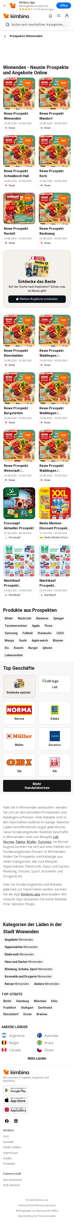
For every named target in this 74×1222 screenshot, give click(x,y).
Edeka (20, 842)
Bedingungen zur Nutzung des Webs (37, 1210)
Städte (7, 1158)
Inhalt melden (12, 1147)
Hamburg (22, 1001)
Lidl (55, 837)
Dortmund (45, 1007)
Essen (27, 1014)
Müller (32, 842)
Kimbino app (30, 894)
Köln (54, 1001)
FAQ (6, 1136)
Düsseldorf (10, 1014)
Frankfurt (9, 1007)
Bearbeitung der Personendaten (37, 1216)
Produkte (9, 1163)
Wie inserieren (12, 1180)
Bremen (42, 1014)
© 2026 (37, 1200)
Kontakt (8, 1142)
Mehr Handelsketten (37, 786)
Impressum (10, 1153)
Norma (8, 842)
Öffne (64, 5)
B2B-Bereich (11, 1185)
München (40, 1001)
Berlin (7, 1001)
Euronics (45, 842)
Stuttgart (27, 1007)
